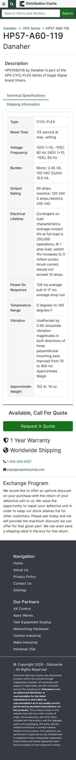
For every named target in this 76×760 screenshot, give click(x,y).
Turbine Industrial (27, 635)
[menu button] (4, 4)
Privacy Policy (24, 576)
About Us (20, 570)
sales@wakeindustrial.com (26, 469)
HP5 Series (31, 28)
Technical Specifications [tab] (26, 95)
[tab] (26, 95)
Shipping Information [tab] (23, 104)
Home (18, 563)
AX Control (22, 608)
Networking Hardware (31, 629)
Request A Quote (38, 426)
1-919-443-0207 (19, 461)
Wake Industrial (25, 642)
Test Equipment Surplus (32, 622)
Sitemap (19, 590)
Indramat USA (24, 649)
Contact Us (22, 583)
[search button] (12, 4)
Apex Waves (23, 615)
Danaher (10, 28)
